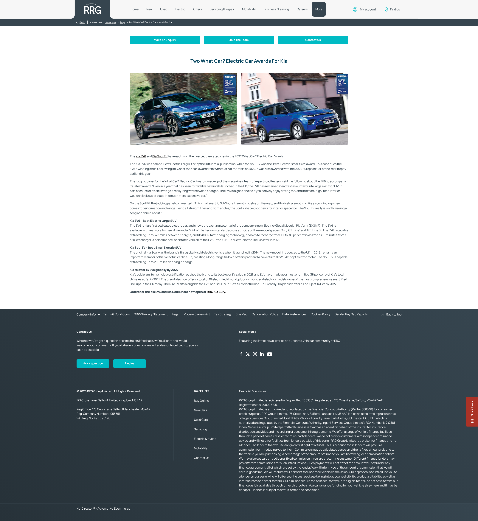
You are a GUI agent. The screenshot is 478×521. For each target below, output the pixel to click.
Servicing (200, 429)
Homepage (110, 22)
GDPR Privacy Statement (151, 314)
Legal (175, 314)
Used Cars (201, 420)
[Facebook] (241, 354)
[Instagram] (255, 354)
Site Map (241, 314)
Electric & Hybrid (205, 439)
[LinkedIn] (262, 354)
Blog (122, 22)
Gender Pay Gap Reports (351, 314)
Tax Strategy (222, 314)
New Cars (200, 410)
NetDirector (85, 508)
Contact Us (201, 458)
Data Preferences (294, 314)
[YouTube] (269, 354)
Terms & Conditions (116, 314)
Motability (200, 448)
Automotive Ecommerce (113, 508)
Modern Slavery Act (197, 314)
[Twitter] (248, 354)
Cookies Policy (320, 314)
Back (82, 22)
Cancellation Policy (265, 314)
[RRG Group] (92, 9)
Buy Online (201, 401)
